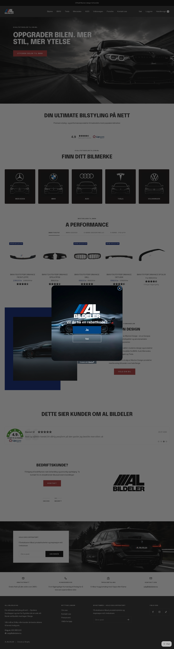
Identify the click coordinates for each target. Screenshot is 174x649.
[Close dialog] (120, 288)
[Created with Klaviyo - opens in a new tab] (87, 362)
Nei (87, 339)
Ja (87, 329)
